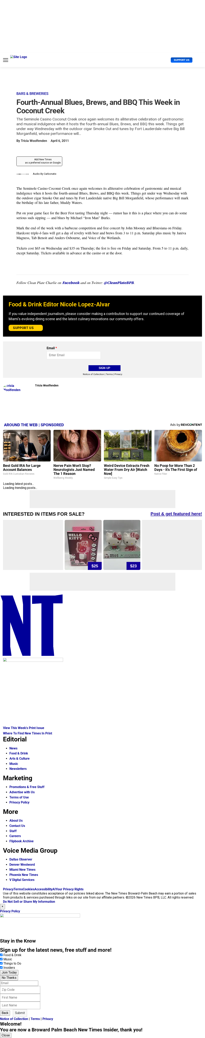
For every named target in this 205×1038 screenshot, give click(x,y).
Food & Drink (18, 753)
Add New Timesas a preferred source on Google (43, 161)
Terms (109, 374)
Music (13, 764)
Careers (15, 836)
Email (52, 348)
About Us (16, 820)
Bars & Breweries (32, 94)
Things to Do (12, 963)
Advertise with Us (22, 792)
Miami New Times (22, 870)
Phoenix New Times (23, 875)
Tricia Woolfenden (34, 141)
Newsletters (18, 769)
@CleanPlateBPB (119, 282)
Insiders (9, 968)
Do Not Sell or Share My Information (29, 902)
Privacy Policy (19, 802)
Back (5, 1013)
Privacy (118, 374)
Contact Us (17, 826)
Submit (20, 1013)
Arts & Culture (19, 758)
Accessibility (43, 889)
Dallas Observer (20, 859)
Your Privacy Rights (69, 889)
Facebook (70, 282)
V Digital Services (21, 880)
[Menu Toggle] (5, 60)
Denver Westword (22, 865)
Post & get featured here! (176, 513)
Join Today (9, 972)
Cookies (28, 889)
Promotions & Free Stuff (26, 787)
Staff (13, 831)
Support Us (181, 59)
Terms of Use (19, 797)
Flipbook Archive (21, 841)
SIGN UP (104, 368)
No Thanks (9, 978)
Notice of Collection (93, 374)
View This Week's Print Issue (23, 728)
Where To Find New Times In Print (27, 733)
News (13, 748)
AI (54, 889)
